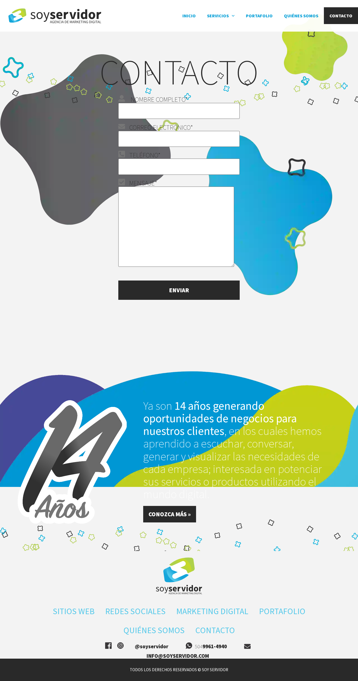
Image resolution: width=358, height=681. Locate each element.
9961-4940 (214, 646)
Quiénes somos (301, 15)
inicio (189, 15)
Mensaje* (141, 183)
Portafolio (259, 15)
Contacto (340, 15)
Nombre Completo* (156, 99)
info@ (178, 655)
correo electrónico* (159, 127)
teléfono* (143, 155)
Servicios (218, 15)
